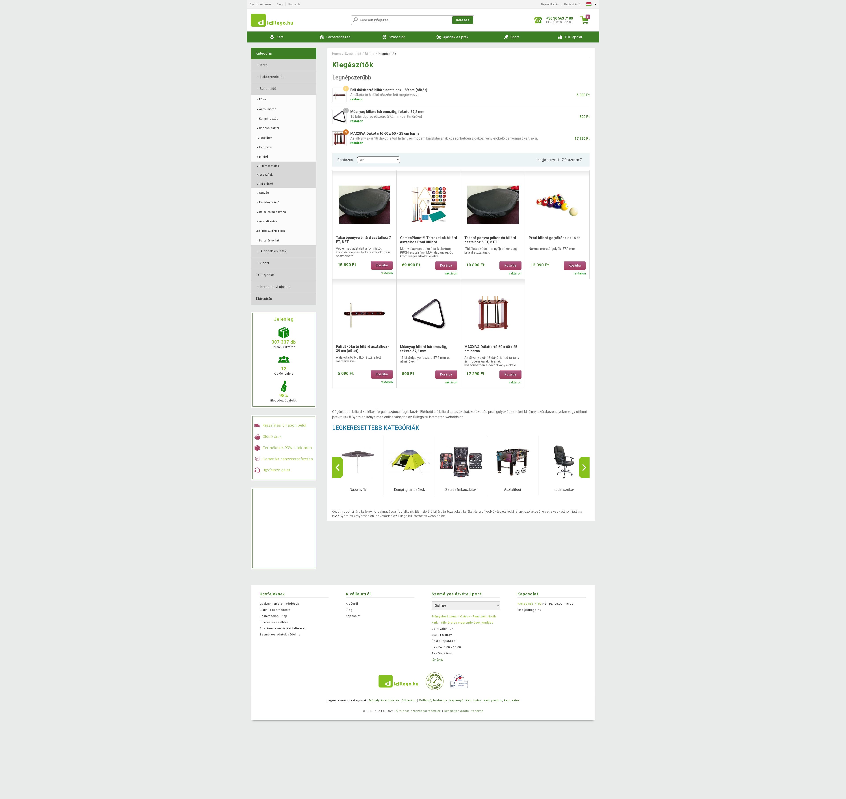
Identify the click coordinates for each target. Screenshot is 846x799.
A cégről (352, 603)
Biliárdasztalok (268, 166)
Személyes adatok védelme (280, 634)
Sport (262, 263)
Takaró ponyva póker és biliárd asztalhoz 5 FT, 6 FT (490, 240)
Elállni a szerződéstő (275, 609)
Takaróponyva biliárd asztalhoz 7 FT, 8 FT (363, 240)
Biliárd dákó (265, 183)
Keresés (462, 20)
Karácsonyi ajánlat (273, 287)
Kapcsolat (294, 4)
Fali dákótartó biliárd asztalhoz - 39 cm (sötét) (363, 348)
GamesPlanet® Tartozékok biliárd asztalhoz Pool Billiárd (428, 240)
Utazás (262, 192)
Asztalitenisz (266, 221)
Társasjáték (264, 137)
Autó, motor (266, 109)
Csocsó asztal (267, 128)
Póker (261, 99)
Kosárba (382, 265)
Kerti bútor (473, 700)
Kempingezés (267, 118)
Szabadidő (266, 89)
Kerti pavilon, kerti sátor (501, 700)
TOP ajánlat (265, 275)
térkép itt (437, 659)
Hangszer (264, 147)
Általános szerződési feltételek (283, 628)
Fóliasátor (409, 700)
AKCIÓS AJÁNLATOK (270, 231)
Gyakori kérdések (260, 4)
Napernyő (456, 700)
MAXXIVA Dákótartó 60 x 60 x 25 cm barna (490, 349)
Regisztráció (572, 4)
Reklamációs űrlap (273, 616)
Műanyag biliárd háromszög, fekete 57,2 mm (423, 349)
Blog (280, 4)
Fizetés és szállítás (274, 622)
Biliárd (262, 156)
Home (336, 53)
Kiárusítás (264, 299)
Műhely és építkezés (384, 700)
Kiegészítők (265, 174)
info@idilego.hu (529, 609)
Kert (261, 65)
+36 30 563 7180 (530, 603)
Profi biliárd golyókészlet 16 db (555, 238)
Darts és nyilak (268, 240)
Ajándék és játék (271, 251)
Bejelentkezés (550, 4)
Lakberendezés (270, 77)
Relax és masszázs (271, 212)
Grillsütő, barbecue (433, 700)
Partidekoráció (267, 202)
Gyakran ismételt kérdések (279, 603)
